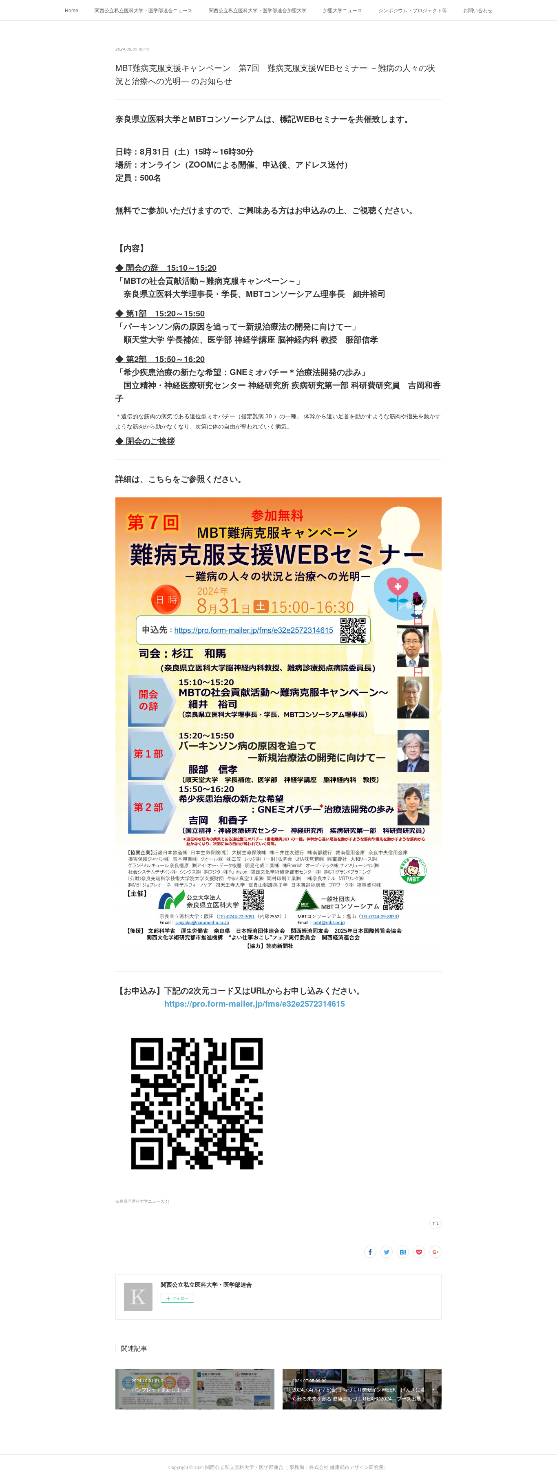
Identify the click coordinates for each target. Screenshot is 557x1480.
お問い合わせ (478, 10)
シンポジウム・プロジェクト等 (412, 10)
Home (71, 10)
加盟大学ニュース (342, 10)
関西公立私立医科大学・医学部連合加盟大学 (258, 10)
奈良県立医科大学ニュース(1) (142, 1201)
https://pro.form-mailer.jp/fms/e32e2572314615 (254, 1003)
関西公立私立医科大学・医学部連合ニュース (143, 10)
